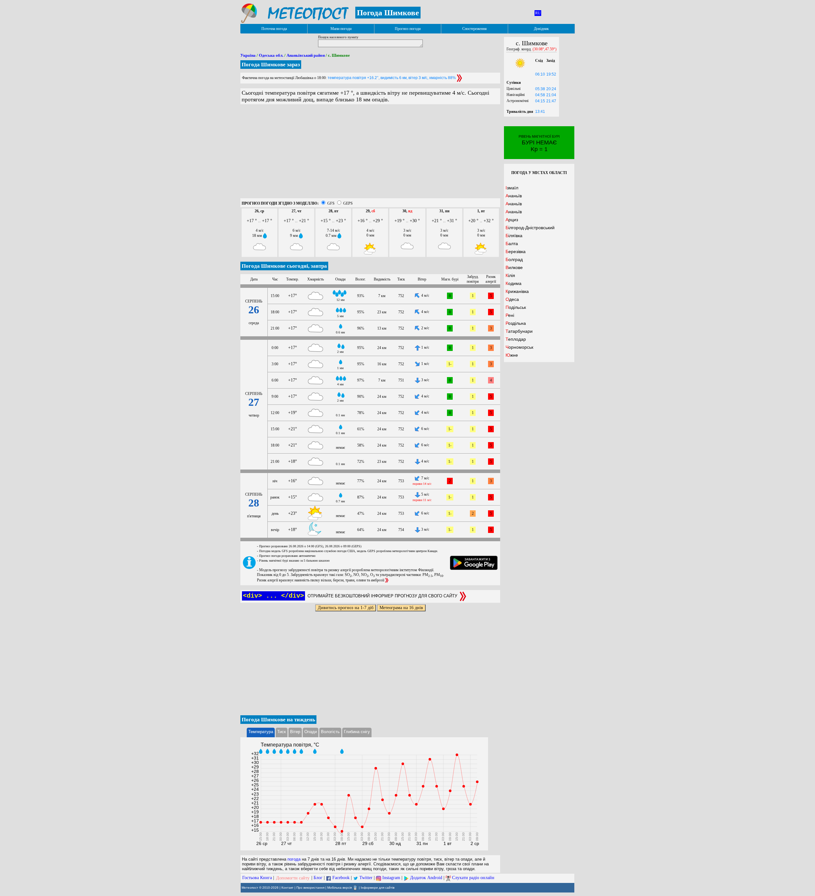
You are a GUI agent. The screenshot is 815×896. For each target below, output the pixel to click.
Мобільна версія (339, 887)
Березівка (516, 251)
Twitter (365, 878)
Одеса (512, 299)
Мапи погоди (340, 28)
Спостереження (474, 28)
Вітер (295, 731)
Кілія (510, 275)
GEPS (348, 203)
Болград (514, 259)
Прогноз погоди (408, 28)
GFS (331, 203)
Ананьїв (514, 195)
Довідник (541, 28)
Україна (248, 55)
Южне (512, 355)
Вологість (330, 731)
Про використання (310, 887)
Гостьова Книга (257, 878)
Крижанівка (517, 291)
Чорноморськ (519, 347)
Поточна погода (274, 28)
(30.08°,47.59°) (544, 49)
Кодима (513, 283)
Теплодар (516, 339)
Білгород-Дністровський (530, 227)
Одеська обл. (271, 55)
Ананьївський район (306, 55)
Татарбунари (519, 331)
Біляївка (514, 235)
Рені (510, 315)
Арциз (512, 219)
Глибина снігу (357, 731)
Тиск (281, 731)
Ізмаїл (512, 187)
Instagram (391, 878)
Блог (318, 878)
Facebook (341, 878)
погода (294, 859)
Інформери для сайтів (377, 887)
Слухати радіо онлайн (473, 878)
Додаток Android (426, 878)
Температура (260, 731)
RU (538, 13)
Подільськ (516, 307)
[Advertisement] (370, 153)
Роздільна (516, 323)
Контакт (287, 887)
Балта (512, 243)
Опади (310, 731)
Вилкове (514, 267)
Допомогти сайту (292, 878)
